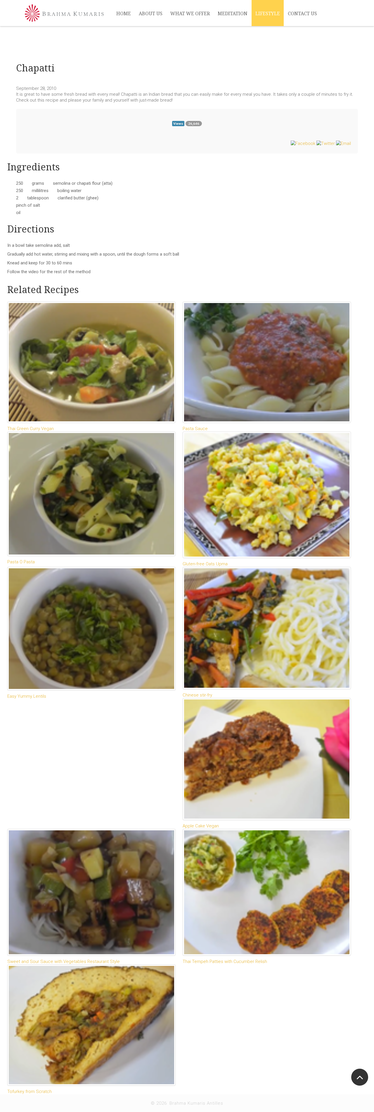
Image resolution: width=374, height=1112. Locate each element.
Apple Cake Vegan (201, 826)
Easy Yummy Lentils (26, 696)
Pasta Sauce (195, 428)
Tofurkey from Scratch (29, 1091)
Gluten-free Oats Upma (205, 564)
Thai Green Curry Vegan (30, 428)
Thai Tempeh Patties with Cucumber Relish (225, 961)
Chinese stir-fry (197, 695)
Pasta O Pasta (21, 561)
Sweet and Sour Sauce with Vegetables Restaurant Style (63, 961)
